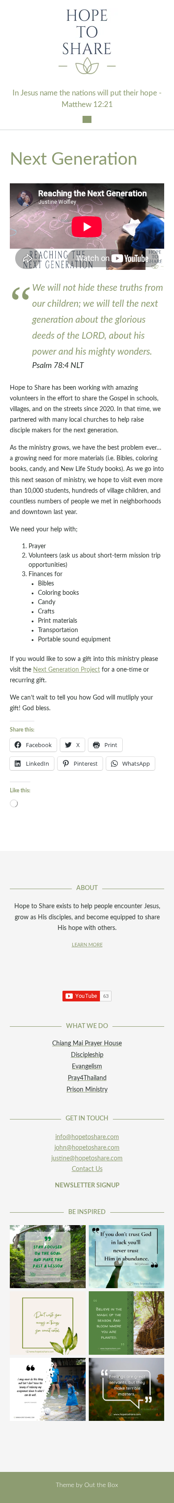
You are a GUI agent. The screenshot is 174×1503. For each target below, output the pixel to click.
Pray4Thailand (87, 1078)
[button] (87, 119)
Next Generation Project (66, 670)
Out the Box (101, 1485)
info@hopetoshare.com (87, 1137)
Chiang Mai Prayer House (87, 1043)
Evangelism (87, 1067)
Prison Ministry (87, 1090)
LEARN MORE (87, 945)
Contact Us (87, 1169)
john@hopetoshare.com (87, 1148)
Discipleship (87, 1055)
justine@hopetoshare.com (87, 1158)
